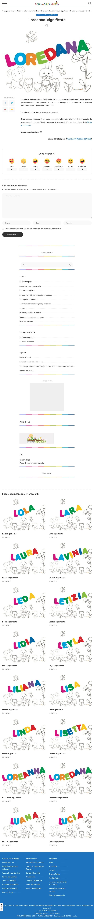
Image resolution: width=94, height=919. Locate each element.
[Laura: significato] (23, 559)
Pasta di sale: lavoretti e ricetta (31, 463)
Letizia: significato (57, 622)
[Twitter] (12, 103)
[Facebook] (5, 103)
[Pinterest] (5, 109)
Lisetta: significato (57, 754)
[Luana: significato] (23, 822)
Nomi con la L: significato (47, 15)
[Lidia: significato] (23, 647)
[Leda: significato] (23, 603)
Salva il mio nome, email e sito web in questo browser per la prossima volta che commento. (33, 229)
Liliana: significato (10, 710)
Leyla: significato (56, 666)
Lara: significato (56, 534)
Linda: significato (10, 754)
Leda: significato (9, 622)
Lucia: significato (56, 842)
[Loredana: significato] (70, 779)
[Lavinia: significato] (70, 559)
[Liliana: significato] (23, 691)
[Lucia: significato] (70, 822)
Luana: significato (10, 842)
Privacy (1, 907)
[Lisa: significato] (70, 691)
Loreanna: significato (11, 798)
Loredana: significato (58, 798)
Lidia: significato (9, 666)
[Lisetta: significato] (70, 735)
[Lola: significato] (23, 515)
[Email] (12, 109)
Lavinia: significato (57, 578)
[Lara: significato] (70, 515)
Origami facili (24, 460)
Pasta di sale (24, 422)
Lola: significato (9, 534)
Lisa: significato (56, 710)
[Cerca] (89, 3)
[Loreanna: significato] (23, 779)
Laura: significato (10, 578)
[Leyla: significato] (70, 647)
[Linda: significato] (23, 735)
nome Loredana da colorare (79, 139)
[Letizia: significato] (70, 603)
